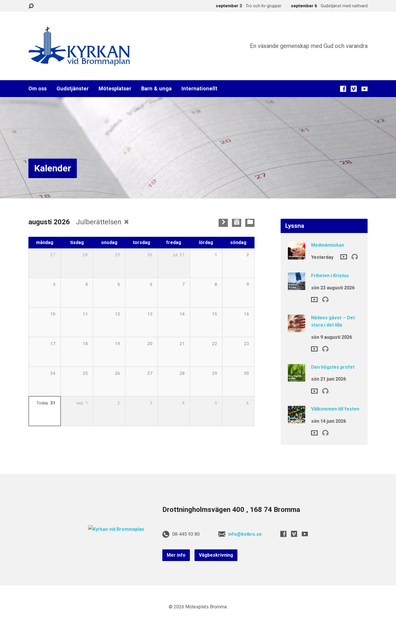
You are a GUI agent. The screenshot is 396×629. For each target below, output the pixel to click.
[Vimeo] (354, 89)
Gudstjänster (73, 88)
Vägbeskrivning (216, 555)
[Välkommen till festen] (296, 419)
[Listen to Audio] (355, 256)
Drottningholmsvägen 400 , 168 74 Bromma (231, 510)
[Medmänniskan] (296, 255)
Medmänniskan (327, 245)
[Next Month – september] (223, 222)
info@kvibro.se (245, 534)
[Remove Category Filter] (126, 222)
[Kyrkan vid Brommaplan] (116, 529)
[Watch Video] (343, 257)
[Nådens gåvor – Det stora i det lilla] (296, 328)
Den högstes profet (333, 367)
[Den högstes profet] (296, 377)
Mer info (176, 555)
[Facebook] (343, 89)
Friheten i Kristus (330, 275)
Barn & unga (156, 88)
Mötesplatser (115, 88)
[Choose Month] (236, 222)
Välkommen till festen (335, 409)
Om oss (37, 88)
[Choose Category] (250, 222)
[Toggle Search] (31, 6)
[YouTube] (365, 89)
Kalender (52, 168)
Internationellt (199, 88)
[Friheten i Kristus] (296, 286)
